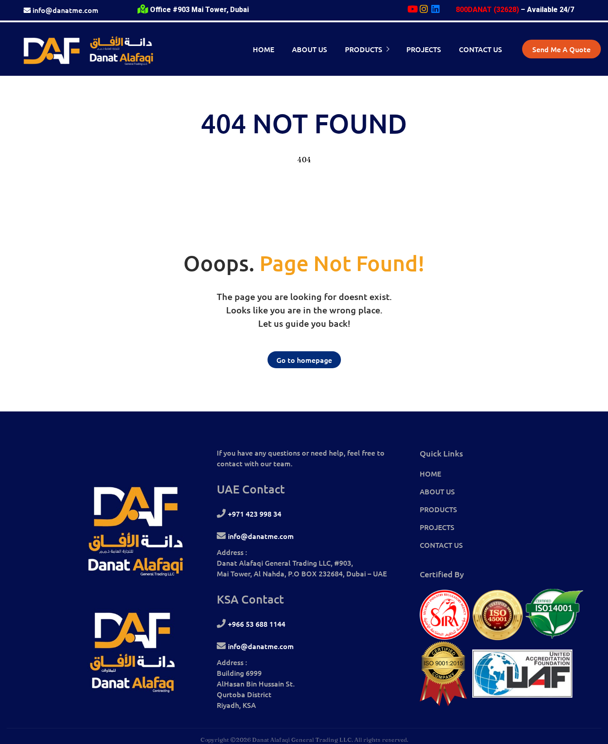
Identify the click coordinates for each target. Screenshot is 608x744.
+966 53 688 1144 (256, 624)
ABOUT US (437, 491)
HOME (430, 473)
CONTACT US (441, 545)
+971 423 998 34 (254, 513)
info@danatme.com (65, 10)
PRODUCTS (438, 509)
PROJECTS (437, 527)
